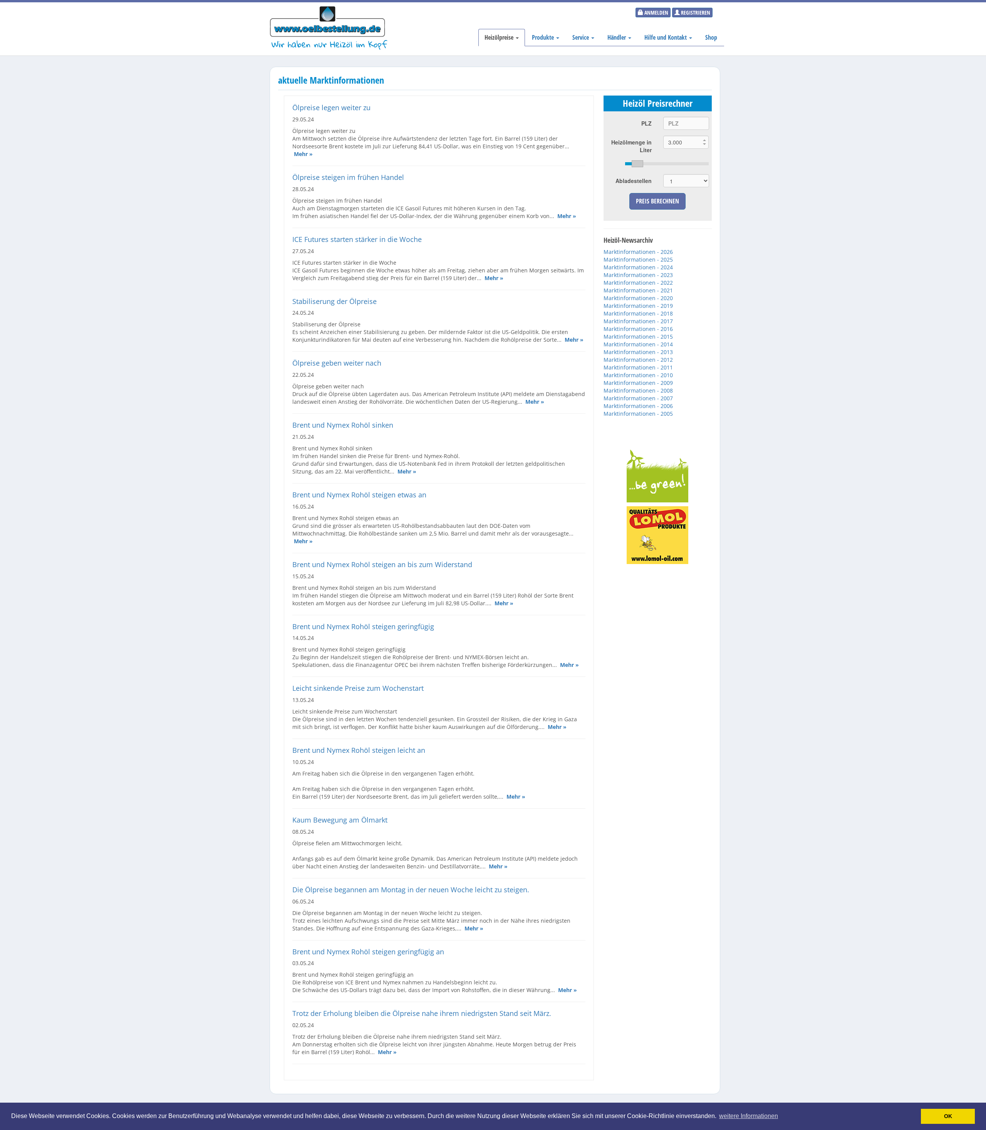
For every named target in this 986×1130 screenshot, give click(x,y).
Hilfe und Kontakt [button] (666, 37)
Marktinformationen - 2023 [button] (638, 275)
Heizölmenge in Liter (631, 146)
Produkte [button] (543, 37)
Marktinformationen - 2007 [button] (638, 398)
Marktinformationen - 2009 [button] (638, 382)
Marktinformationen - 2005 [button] (638, 413)
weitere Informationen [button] (748, 1116)
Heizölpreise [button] (500, 37)
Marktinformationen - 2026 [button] (638, 251)
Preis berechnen (657, 201)
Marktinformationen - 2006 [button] (638, 406)
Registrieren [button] (695, 12)
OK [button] (948, 1116)
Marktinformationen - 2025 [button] (638, 259)
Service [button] (581, 37)
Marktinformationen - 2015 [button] (638, 336)
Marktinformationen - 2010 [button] (638, 375)
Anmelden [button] (655, 12)
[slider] (667, 163)
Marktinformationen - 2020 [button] (638, 298)
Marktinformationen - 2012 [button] (638, 359)
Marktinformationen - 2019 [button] (638, 305)
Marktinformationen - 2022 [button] (638, 282)
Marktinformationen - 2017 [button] (638, 321)
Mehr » (303, 154)
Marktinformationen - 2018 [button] (638, 313)
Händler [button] (617, 37)
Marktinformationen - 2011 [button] (638, 367)
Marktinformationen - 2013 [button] (638, 352)
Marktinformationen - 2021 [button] (638, 290)
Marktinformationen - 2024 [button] (638, 267)
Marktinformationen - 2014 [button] (638, 344)
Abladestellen (633, 181)
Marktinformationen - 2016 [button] (638, 328)
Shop (711, 37)
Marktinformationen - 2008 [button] (638, 390)
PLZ (646, 123)
